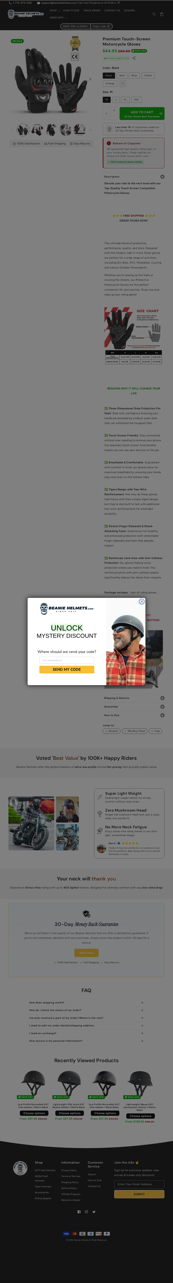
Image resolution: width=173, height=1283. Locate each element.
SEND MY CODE (67, 669)
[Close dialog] (141, 601)
